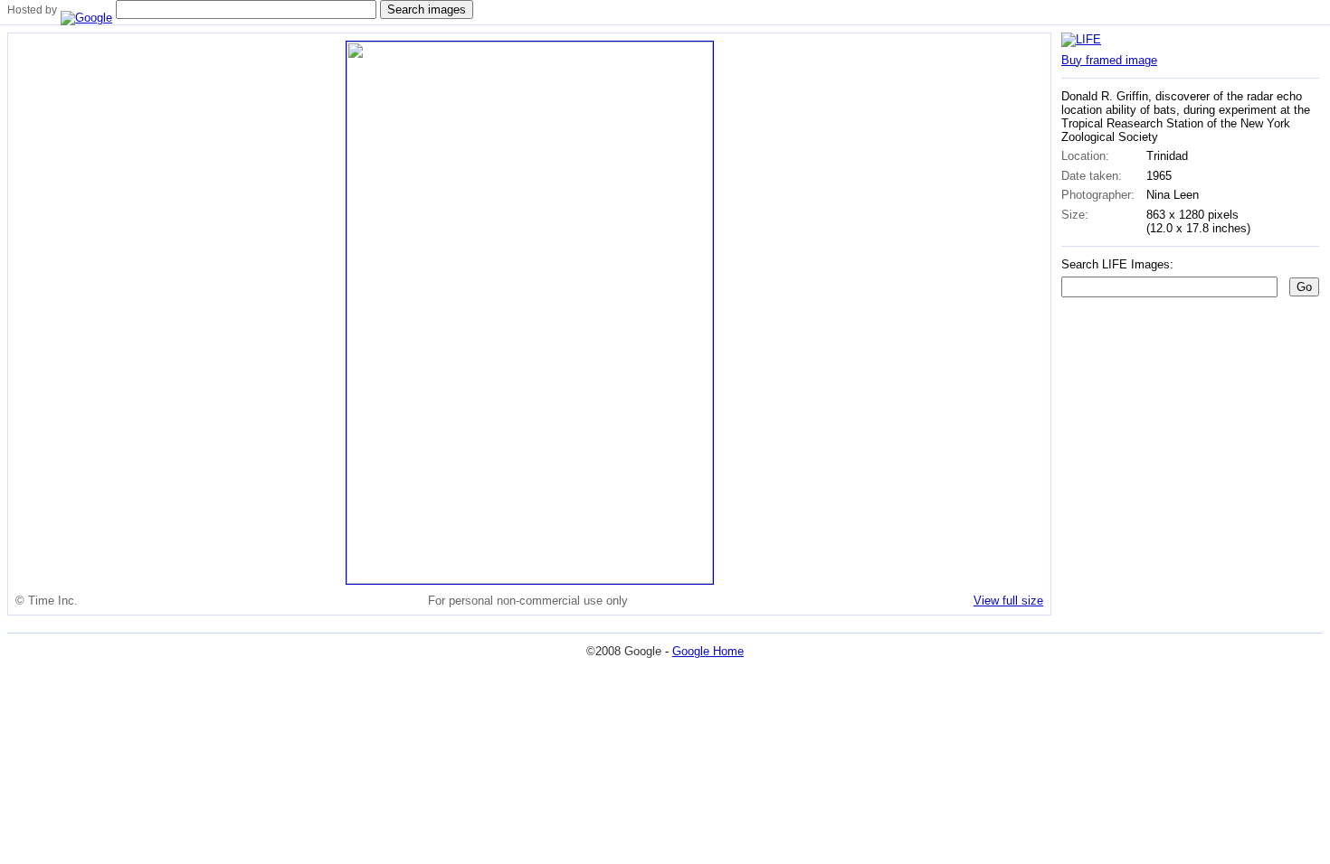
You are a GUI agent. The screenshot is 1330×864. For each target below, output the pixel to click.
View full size (1008, 600)
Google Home (708, 651)
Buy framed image (1109, 60)
